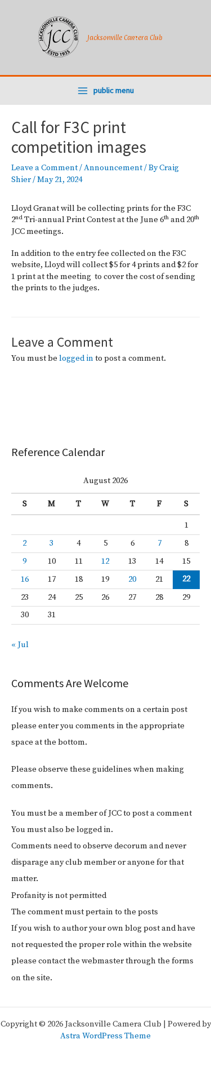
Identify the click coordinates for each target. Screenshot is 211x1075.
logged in (76, 358)
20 (132, 579)
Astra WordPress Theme (105, 1036)
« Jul (20, 645)
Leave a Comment (44, 168)
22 (186, 579)
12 (105, 561)
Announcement (113, 168)
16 (25, 579)
